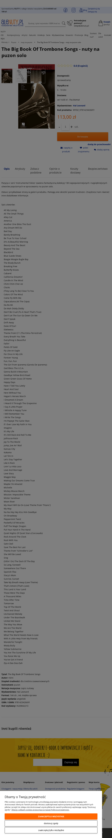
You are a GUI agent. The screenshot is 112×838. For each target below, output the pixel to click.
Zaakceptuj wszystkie (51, 816)
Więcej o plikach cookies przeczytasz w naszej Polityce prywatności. (40, 809)
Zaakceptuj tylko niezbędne (51, 830)
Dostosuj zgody (51, 823)
